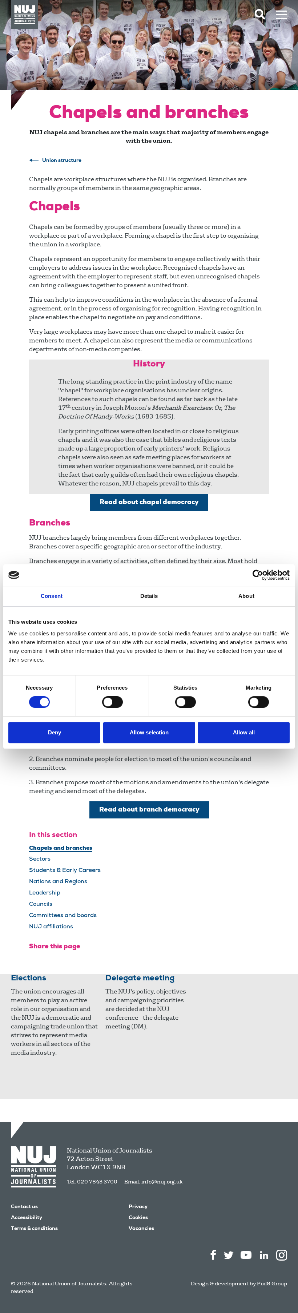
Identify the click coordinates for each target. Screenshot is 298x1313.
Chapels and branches (60, 848)
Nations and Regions (58, 882)
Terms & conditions (34, 1228)
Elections (28, 979)
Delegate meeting (139, 979)
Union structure (61, 160)
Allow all (244, 732)
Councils (40, 905)
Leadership (44, 893)
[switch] (112, 702)
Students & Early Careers (65, 871)
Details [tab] (149, 596)
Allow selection (149, 732)
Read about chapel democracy (149, 502)
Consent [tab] (52, 596)
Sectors (40, 859)
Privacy (138, 1207)
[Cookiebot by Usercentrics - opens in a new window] (258, 575)
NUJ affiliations (51, 927)
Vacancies (141, 1228)
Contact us (24, 1207)
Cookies (138, 1218)
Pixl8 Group (272, 1283)
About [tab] (246, 596)
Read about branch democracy (149, 810)
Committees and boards (63, 916)
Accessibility (26, 1218)
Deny (54, 732)
